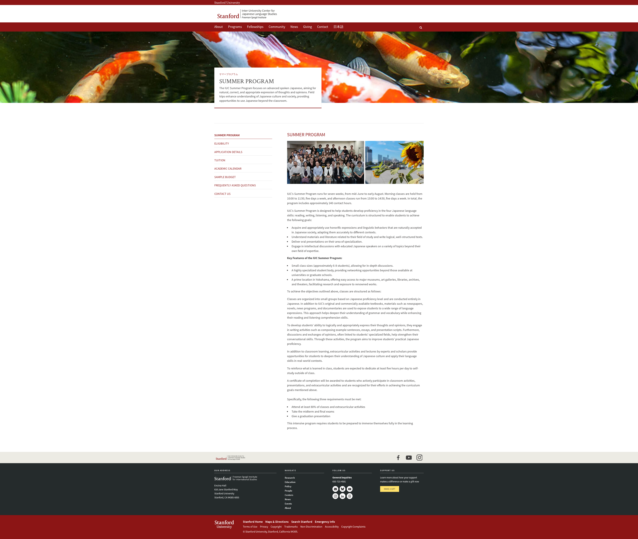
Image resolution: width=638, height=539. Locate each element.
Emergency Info (325, 522)
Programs (235, 27)
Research (290, 477)
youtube (409, 458)
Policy (288, 486)
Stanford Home (253, 522)
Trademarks (291, 526)
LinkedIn (342, 496)
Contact (322, 27)
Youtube (350, 489)
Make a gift (389, 489)
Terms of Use (250, 526)
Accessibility (332, 526)
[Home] (246, 13)
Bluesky (342, 489)
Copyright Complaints (353, 526)
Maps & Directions (277, 522)
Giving (307, 27)
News (294, 27)
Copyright (276, 526)
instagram (419, 458)
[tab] (243, 135)
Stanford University (227, 2)
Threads (350, 496)
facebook (398, 458)
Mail (335, 489)
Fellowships (255, 27)
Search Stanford (301, 522)
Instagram (335, 496)
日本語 (338, 27)
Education (290, 482)
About (218, 27)
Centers (289, 495)
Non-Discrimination (311, 526)
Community (277, 27)
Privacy (264, 526)
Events (288, 503)
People (288, 490)
